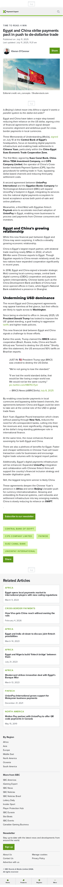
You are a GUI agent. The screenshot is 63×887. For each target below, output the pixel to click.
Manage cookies (39, 854)
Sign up (9, 847)
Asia (5, 746)
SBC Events (8, 820)
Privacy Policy (38, 858)
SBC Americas (9, 780)
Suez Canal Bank (15, 543)
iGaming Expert (10, 784)
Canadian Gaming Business (16, 824)
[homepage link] (10, 11)
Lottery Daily (9, 800)
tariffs (6, 324)
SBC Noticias (9, 792)
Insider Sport (9, 804)
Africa (5, 742)
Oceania (7, 762)
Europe (6, 750)
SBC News (8, 788)
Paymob (43, 536)
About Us (7, 854)
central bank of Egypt (19, 528)
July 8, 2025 (47, 390)
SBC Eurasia (8, 812)
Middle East (8, 754)
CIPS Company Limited (18, 536)
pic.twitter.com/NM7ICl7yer (23, 385)
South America (10, 766)
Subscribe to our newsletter (19, 516)
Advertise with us (11, 862)
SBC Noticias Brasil (12, 796)
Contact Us (8, 858)
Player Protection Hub (13, 808)
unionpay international (20, 551)
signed (54, 136)
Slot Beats (8, 816)
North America (10, 758)
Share (55, 50)
